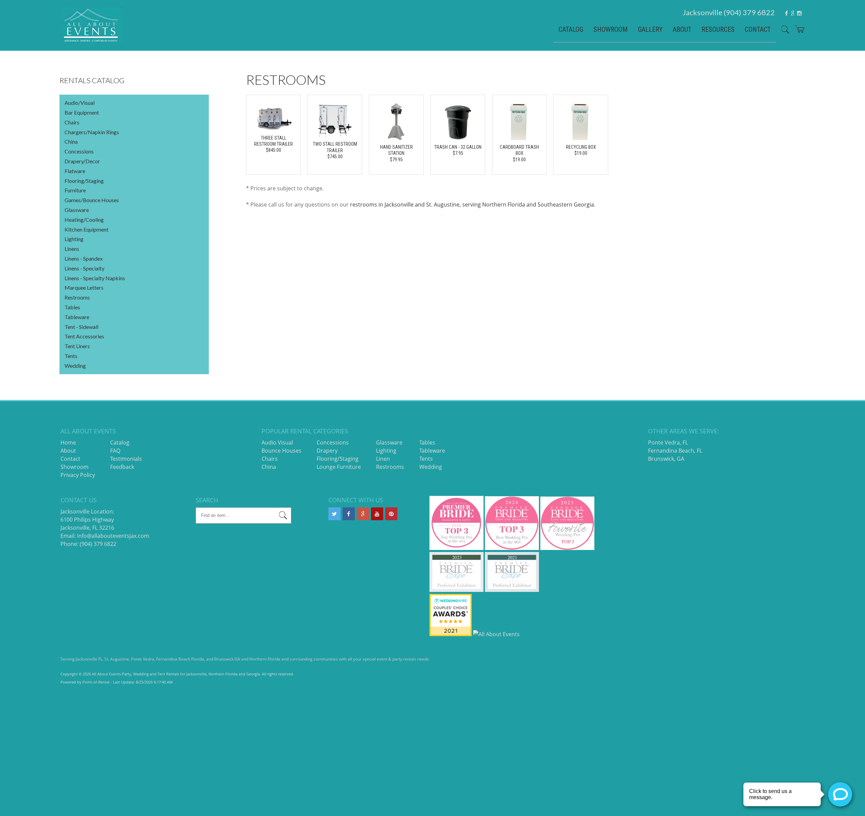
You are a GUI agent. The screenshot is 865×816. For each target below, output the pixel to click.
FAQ (115, 450)
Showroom (610, 29)
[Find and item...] (782, 32)
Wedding (75, 365)
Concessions (79, 151)
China (71, 141)
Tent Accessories (84, 336)
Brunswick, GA (666, 458)
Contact (758, 29)
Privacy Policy (77, 475)
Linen (383, 458)
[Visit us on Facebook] (349, 513)
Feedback (122, 467)
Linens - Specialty (84, 268)
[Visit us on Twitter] (334, 513)
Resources (718, 29)
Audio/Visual (80, 102)
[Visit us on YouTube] (377, 513)
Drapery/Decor (82, 161)
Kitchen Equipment (86, 229)
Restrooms (77, 297)
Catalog (571, 29)
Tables (72, 307)
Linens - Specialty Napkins (95, 278)
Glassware (77, 210)
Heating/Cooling (84, 219)
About (682, 29)
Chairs (72, 122)
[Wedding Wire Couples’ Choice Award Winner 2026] (496, 634)
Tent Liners (77, 346)
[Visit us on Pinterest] (391, 513)
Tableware (77, 317)
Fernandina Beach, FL (675, 450)
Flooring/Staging (84, 180)
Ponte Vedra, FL (668, 442)
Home (68, 442)
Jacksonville (729, 12)
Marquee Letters (84, 287)
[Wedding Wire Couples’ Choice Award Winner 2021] (450, 634)
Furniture (75, 190)
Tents (71, 356)
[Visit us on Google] (363, 513)
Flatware (75, 171)
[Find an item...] (283, 516)
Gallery (650, 29)
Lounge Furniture (339, 467)
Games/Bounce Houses (92, 200)
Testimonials (126, 458)
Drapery (327, 450)
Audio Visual (277, 442)
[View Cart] (797, 31)
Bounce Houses (281, 450)
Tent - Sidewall (81, 326)
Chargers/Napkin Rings (92, 132)
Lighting (74, 239)
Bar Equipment (82, 112)
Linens (72, 248)
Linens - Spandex (84, 258)
